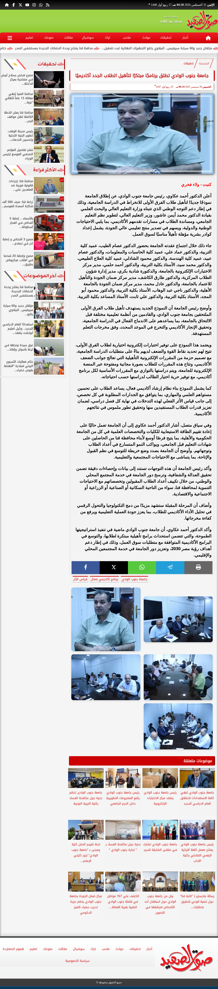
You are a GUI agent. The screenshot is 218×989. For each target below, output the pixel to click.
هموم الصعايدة (13, 949)
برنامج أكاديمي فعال (104, 579)
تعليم (29, 38)
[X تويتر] (20, 4)
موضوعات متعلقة (198, 760)
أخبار (185, 38)
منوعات (48, 38)
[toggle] (10, 37)
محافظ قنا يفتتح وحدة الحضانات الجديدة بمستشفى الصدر (80, 48)
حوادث (146, 38)
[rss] (47, 4)
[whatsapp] (142, 567)
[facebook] (86, 567)
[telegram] (170, 567)
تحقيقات (165, 38)
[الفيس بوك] (13, 4)
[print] (198, 567)
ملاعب (127, 38)
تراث (107, 38)
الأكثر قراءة (44, 170)
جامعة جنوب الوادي (134, 579)
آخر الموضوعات (39, 276)
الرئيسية (204, 63)
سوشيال (88, 38)
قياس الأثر (80, 579)
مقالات (68, 38)
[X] (114, 567)
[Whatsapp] (40, 4)
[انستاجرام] (34, 4)
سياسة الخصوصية (77, 961)
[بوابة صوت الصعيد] (202, 21)
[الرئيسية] (6, 4)
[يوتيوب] (27, 4)
